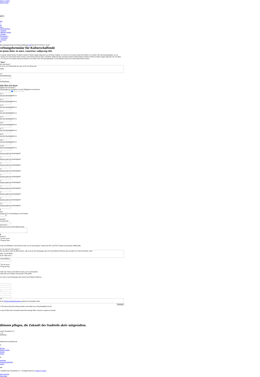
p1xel (29, 45)
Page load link (4, 374)
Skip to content (5, 1)
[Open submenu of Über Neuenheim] (8, 36)
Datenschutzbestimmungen (12, 301)
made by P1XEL (41, 371)
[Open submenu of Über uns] (3, 27)
